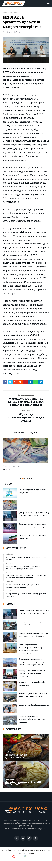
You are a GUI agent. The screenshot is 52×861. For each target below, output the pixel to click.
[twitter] (10, 383)
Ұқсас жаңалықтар (25, 433)
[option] (26, 454)
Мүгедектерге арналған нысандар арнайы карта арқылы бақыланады (26, 400)
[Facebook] (16, 838)
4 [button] (27, 478)
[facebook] (5, 383)
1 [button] (20, 478)
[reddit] (20, 383)
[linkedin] (30, 383)
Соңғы (8, 484)
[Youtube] (22, 838)
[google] (15, 383)
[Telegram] (35, 838)
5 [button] (29, 478)
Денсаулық (7, 13)
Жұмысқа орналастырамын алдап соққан (26, 416)
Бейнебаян (10, 752)
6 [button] (31, 478)
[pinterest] (25, 383)
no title (6, 469)
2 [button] (22, 478)
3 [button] (24, 478)
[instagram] (29, 838)
